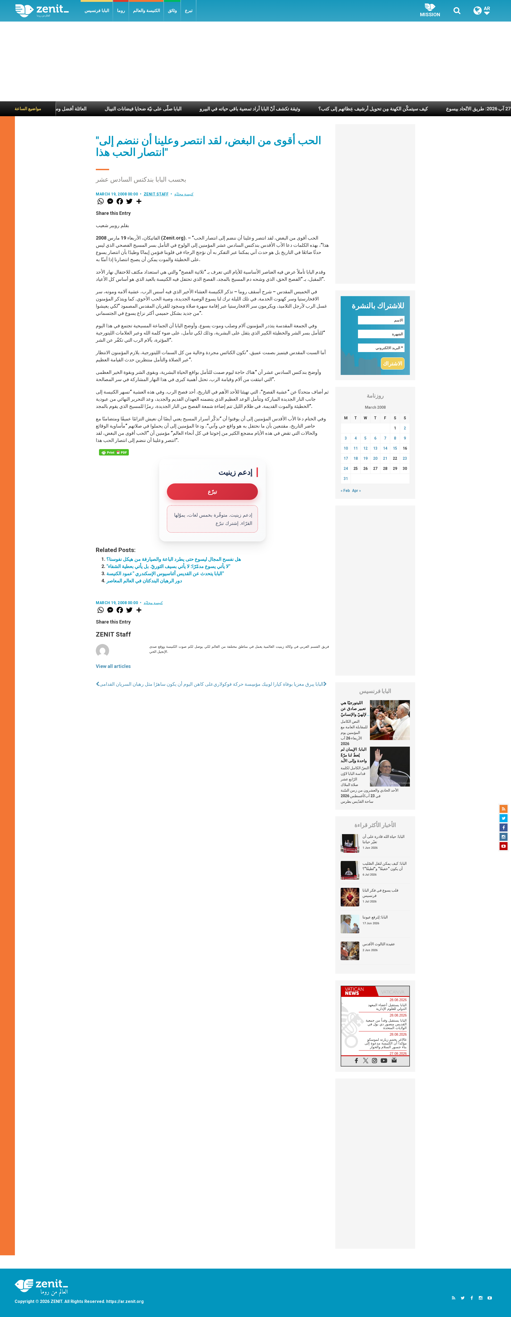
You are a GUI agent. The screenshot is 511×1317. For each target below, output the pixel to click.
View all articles (113, 666)
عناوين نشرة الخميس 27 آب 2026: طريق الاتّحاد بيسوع (456, 108)
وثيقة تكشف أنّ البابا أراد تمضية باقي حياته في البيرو (206, 108)
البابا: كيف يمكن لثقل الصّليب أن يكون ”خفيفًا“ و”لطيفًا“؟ (384, 866)
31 (346, 478)
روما (121, 10)
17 (346, 458)
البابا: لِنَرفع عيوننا (375, 917)
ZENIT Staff (156, 194)
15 (395, 448)
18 (355, 458)
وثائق (172, 10)
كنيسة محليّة (184, 194)
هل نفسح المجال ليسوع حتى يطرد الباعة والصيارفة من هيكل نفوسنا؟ (173, 559)
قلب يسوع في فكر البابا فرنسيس (380, 893)
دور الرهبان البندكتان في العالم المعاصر (144, 580)
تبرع (188, 10)
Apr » (356, 490)
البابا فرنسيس (97, 10)
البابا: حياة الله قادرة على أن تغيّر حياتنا (383, 839)
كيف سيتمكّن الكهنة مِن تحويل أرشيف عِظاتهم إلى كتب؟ (330, 108)
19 (365, 458)
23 (405, 458)
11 (355, 448)
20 (375, 458)
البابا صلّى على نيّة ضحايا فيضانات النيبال (99, 108)
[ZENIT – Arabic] (48, 11)
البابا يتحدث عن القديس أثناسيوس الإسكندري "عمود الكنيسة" (165, 573)
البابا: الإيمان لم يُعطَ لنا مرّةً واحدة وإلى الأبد (354, 755)
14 (385, 448)
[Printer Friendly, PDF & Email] (114, 452)
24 (346, 468)
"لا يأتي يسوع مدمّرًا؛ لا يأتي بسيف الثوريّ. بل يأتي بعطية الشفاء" (168, 566)
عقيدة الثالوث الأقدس (378, 944)
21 (385, 458)
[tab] (358, 991)
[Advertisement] (255, 61)
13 (375, 448)
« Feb (345, 490)
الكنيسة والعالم (146, 10)
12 (365, 448)
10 (346, 448)
